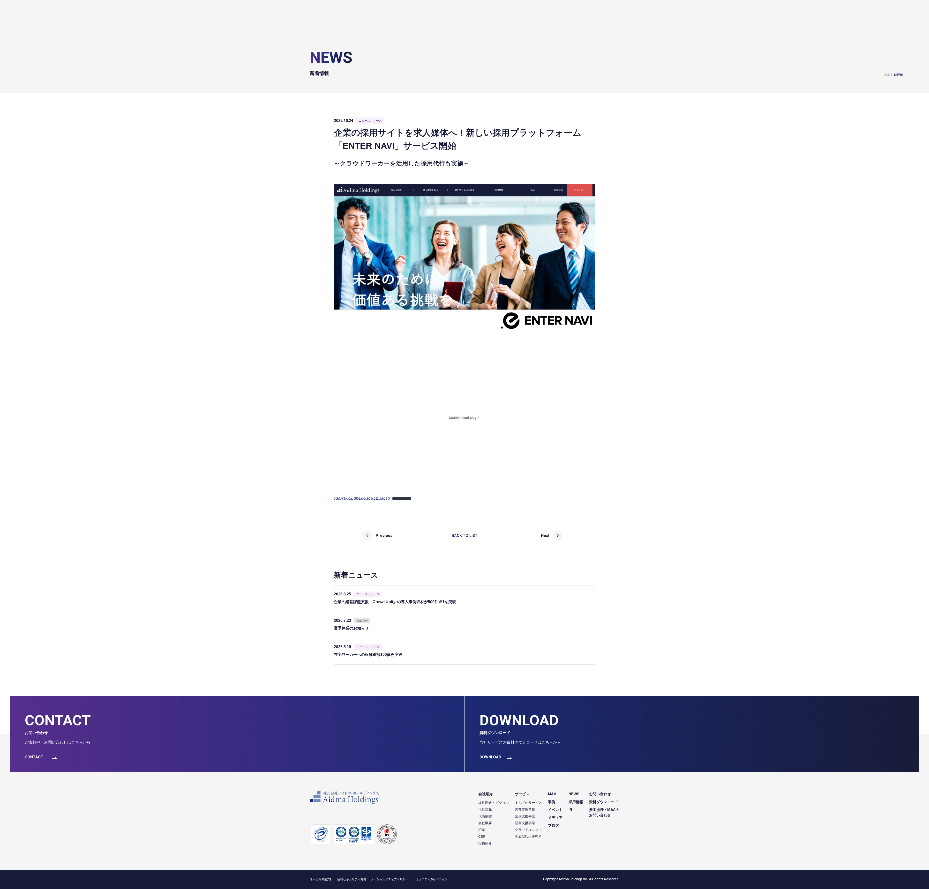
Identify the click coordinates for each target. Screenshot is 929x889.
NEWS (898, 74)
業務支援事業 (525, 816)
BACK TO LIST (465, 535)
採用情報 (576, 802)
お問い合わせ (600, 794)
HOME (888, 74)
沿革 (481, 830)
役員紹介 (485, 843)
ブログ (553, 825)
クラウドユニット (528, 830)
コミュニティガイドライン (430, 879)
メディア (555, 817)
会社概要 (485, 823)
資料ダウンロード (603, 802)
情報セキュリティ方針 (351, 879)
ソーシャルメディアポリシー (389, 879)
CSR (481, 836)
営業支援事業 (525, 809)
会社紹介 (485, 794)
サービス (522, 794)
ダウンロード (401, 498)
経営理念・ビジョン (493, 803)
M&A (552, 794)
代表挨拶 (485, 816)
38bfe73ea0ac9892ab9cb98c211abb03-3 (362, 498)
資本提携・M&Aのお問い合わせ (604, 812)
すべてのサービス (528, 803)
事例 (551, 802)
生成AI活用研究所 (528, 836)
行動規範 (485, 809)
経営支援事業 (525, 823)
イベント (555, 810)
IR (570, 810)
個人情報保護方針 (321, 879)
